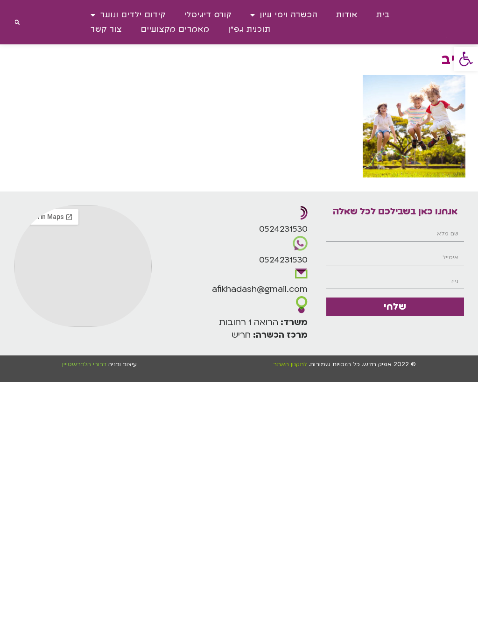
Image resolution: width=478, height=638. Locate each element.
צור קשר (106, 29)
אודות (347, 15)
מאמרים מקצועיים (175, 29)
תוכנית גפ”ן (249, 29)
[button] (466, 59)
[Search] (17, 22)
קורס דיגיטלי (208, 15)
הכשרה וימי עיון (288, 15)
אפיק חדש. (376, 364)
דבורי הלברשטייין (85, 364)
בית (383, 15)
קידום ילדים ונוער (133, 15)
